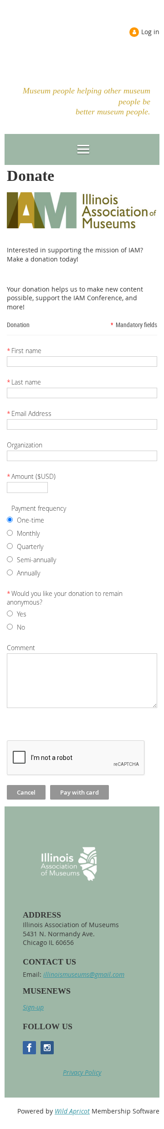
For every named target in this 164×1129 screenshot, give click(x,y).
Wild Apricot (72, 1111)
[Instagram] (47, 1047)
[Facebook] (29, 1047)
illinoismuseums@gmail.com (83, 974)
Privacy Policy (82, 1072)
